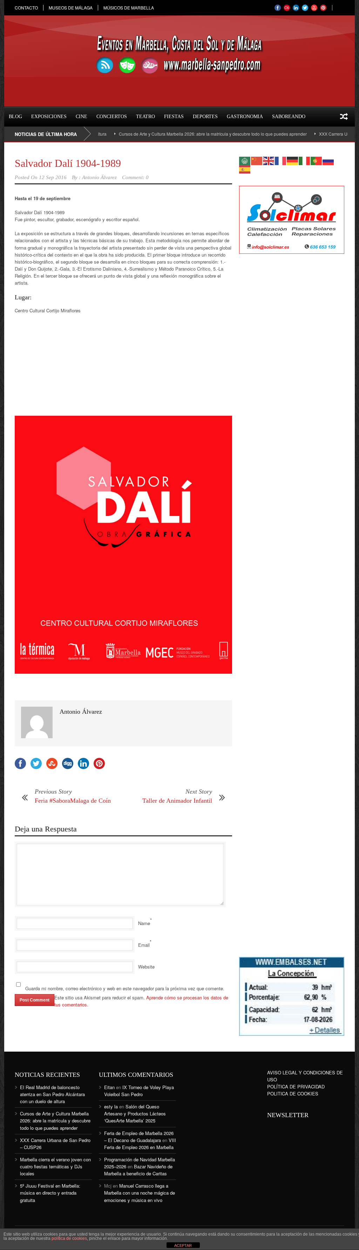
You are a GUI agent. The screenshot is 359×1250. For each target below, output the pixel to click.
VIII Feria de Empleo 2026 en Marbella (140, 1143)
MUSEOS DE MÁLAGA (71, 8)
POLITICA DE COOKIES (292, 1093)
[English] (269, 160)
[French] (281, 160)
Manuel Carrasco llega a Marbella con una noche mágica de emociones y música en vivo (139, 1192)
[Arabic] (245, 160)
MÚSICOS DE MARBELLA (128, 8)
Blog (15, 116)
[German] (293, 160)
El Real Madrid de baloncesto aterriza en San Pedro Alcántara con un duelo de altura (52, 1094)
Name (144, 923)
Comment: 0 (135, 177)
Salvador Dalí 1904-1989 (68, 163)
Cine (81, 116)
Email (144, 945)
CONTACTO (26, 8)
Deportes (205, 116)
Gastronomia (245, 116)
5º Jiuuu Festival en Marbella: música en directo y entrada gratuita (50, 1192)
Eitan (109, 1087)
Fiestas (174, 116)
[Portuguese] (317, 160)
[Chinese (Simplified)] (257, 160)
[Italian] (305, 160)
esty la (111, 1106)
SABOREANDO (288, 116)
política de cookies (69, 1238)
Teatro (145, 116)
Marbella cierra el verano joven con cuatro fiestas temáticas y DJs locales (55, 1166)
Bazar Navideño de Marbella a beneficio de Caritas (138, 1170)
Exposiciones (49, 116)
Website (146, 966)
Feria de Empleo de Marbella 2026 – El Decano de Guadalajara (139, 1136)
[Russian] (328, 160)
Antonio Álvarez (99, 177)
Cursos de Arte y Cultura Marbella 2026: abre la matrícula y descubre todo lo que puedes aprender (195, 134)
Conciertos (111, 116)
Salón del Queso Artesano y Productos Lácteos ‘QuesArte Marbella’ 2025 (135, 1113)
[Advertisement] (291, 373)
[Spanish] (245, 168)
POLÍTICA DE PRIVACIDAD (296, 1086)
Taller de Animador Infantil (177, 800)
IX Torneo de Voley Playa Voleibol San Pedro (139, 1091)
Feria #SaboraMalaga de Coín (73, 800)
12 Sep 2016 (53, 177)
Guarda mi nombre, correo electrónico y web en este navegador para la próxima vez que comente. (124, 988)
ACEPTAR (183, 1245)
